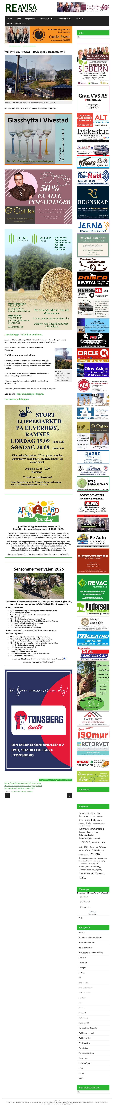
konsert (82, 832)
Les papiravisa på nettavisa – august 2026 (19, 788)
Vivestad (99, 873)
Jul (80, 826)
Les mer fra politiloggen (17, 399)
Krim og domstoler (85, 988)
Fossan (30, 791)
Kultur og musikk (85, 993)
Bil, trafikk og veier (48, 780)
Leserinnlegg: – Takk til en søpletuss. (24, 334)
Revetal (95, 854)
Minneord (82, 1013)
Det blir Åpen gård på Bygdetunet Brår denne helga (23, 783)
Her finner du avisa (46, 19)
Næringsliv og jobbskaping (88, 1028)
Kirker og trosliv (84, 983)
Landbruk (82, 998)
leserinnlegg (85, 838)
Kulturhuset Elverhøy (86, 835)
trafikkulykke (84, 866)
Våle (82, 877)
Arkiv (80, 918)
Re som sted (83, 1058)
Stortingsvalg (91, 863)
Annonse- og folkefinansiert (16, 23)
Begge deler (86, 907)
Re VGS (100, 858)
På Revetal (86, 902)
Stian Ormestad (29, 46)
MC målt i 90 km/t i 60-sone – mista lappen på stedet (23, 786)
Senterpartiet (96, 861)
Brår (80, 820)
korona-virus (92, 832)
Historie (81, 973)
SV (97, 863)
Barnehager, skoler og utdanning (90, 937)
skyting (103, 861)
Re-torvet (93, 847)
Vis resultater (93, 914)
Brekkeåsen (99, 816)
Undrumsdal (86, 873)
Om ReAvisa (80, 19)
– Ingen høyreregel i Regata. (29, 394)
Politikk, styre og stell (86, 1033)
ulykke (98, 869)
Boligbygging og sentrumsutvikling (91, 952)
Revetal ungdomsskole (87, 858)
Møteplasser (83, 1018)
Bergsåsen (90, 813)
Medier (81, 1008)
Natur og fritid (84, 1023)
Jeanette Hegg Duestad (98, 823)
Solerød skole (83, 863)
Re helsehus (96, 850)
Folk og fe (82, 957)
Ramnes (84, 842)
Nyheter (9, 19)
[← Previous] (7, 795)
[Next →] (69, 795)
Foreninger (83, 963)
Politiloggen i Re (64, 780)
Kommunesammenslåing (91, 829)
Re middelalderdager (86, 1053)
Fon (93, 819)
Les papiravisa (30, 19)
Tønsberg (95, 866)
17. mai (81, 813)
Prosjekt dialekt (84, 1043)
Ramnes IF (95, 842)
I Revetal (85, 897)
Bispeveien (16, 791)
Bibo (98, 813)
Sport (81, 1068)
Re (86, 846)
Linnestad (96, 838)
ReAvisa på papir (84, 850)
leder (81, 1003)
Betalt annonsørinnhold (87, 942)
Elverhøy (87, 820)
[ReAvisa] (21, 12)
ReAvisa (102, 847)
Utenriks (82, 1073)
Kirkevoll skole (86, 826)
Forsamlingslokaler (64, 19)
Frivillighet (82, 968)
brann (23, 791)
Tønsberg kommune (86, 870)
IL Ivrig (88, 823)
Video (19, 19)
